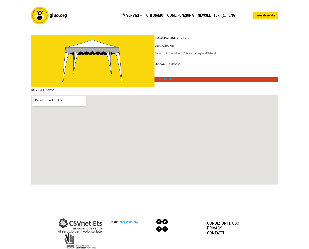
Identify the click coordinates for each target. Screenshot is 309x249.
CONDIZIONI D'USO (223, 223)
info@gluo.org (128, 222)
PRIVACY (214, 228)
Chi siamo (154, 15)
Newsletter (209, 15)
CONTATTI (215, 232)
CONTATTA (163, 79)
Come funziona (180, 15)
